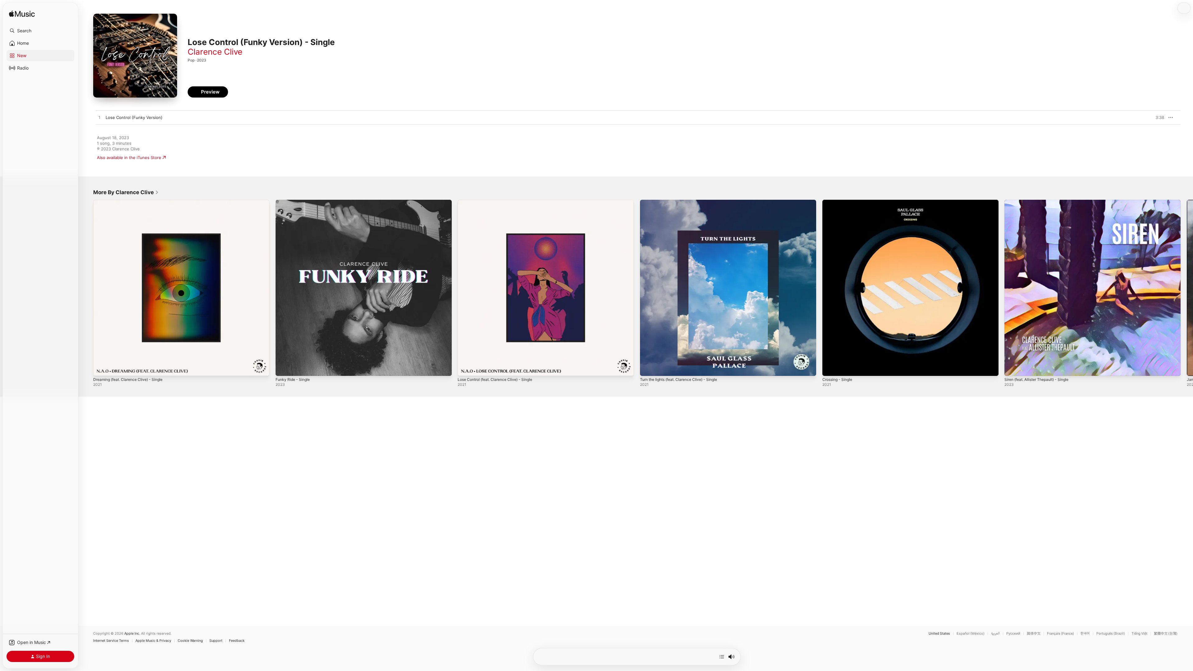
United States (939, 633)
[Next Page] (1186, 288)
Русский (1013, 633)
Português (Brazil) (1110, 633)
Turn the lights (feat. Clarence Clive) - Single (683, 202)
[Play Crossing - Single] (830, 368)
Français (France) (1060, 633)
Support (215, 640)
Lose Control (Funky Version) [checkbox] (134, 117)
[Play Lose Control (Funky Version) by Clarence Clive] (99, 118)
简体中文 (1033, 633)
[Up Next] (721, 656)
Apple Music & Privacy (153, 640)
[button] (40, 30)
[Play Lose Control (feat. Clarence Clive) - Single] (465, 368)
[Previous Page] (87, 288)
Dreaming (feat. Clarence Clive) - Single (131, 202)
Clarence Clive (215, 52)
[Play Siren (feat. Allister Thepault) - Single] (1012, 368)
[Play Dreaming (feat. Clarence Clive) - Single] (101, 368)
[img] (22, 14)
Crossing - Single (839, 202)
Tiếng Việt (1139, 633)
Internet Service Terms (111, 640)
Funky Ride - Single (294, 202)
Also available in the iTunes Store (129, 157)
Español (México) (971, 633)
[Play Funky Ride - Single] (283, 368)
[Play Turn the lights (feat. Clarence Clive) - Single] (647, 368)
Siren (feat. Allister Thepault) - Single (1040, 202)
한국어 (1085, 633)
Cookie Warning (190, 640)
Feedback (237, 640)
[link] (126, 192)
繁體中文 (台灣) (1165, 633)
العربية (995, 633)
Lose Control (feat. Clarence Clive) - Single (499, 202)
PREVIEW (1157, 117)
